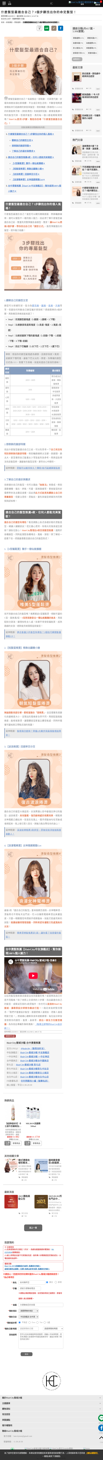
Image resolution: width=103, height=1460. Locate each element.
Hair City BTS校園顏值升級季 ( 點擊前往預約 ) (23, 1266)
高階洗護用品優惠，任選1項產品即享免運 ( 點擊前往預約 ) (27, 1269)
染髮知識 (78, 182)
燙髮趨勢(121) (78, 38)
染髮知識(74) (78, 43)
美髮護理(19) (91, 48)
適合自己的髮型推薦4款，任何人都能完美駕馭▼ (31, 157)
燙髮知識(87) (92, 38)
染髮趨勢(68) (91, 43)
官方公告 (24, 1213)
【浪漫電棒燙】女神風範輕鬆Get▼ (28, 179)
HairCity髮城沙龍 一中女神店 (34, 1056)
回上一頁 (33, 1228)
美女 (51, 1282)
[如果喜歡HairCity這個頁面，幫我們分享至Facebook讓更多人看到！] (60, 28)
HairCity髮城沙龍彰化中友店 (34, 1069)
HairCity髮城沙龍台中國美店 (34, 1061)
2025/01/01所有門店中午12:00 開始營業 (55, 1197)
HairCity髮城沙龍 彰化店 (28, 1065)
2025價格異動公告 (24, 1197)
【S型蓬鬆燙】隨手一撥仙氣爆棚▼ (28, 163)
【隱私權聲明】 (92, 1453)
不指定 (24, 1322)
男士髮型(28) (78, 48)
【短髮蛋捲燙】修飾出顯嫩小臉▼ (28, 169)
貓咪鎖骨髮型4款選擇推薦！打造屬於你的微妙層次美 (55, 1161)
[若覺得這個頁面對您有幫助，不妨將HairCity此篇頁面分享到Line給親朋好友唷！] (46, 28)
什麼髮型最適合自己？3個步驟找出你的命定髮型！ (41, 22)
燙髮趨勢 (17, 22)
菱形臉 (35, 305)
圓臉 (43, 305)
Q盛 (48, 1322)
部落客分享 (79, 89)
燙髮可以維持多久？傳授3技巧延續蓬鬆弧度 (38, 468)
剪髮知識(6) (92, 53)
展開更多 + (77, 59)
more (98, 89)
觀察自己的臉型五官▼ (22, 140)
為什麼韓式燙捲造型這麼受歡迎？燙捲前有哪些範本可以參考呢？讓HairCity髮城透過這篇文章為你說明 (24, 1170)
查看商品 (16, 1143)
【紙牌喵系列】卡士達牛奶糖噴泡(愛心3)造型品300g (13, 1125)
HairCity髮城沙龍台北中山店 (34, 1077)
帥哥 (60, 1282)
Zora (33, 1322)
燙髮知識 (78, 161)
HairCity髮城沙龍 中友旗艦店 (34, 1052)
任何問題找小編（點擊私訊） (35, 1081)
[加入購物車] (7, 1143)
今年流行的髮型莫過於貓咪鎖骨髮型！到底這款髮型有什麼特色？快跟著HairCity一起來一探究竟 (55, 1170)
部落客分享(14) (79, 53)
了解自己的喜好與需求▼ (23, 151)
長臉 (50, 305)
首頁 (2, 22)
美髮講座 (9, 22)
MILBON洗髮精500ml (33, 1124)
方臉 (57, 305)
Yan (41, 1322)
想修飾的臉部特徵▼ (21, 146)
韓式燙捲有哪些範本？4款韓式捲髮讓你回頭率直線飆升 (24, 1161)
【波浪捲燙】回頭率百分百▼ (26, 174)
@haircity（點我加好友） (33, 1048)
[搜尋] (9, 2)
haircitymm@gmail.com (23, 1436)
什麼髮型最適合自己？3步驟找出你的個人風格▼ (31, 134)
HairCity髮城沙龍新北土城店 (34, 1073)
